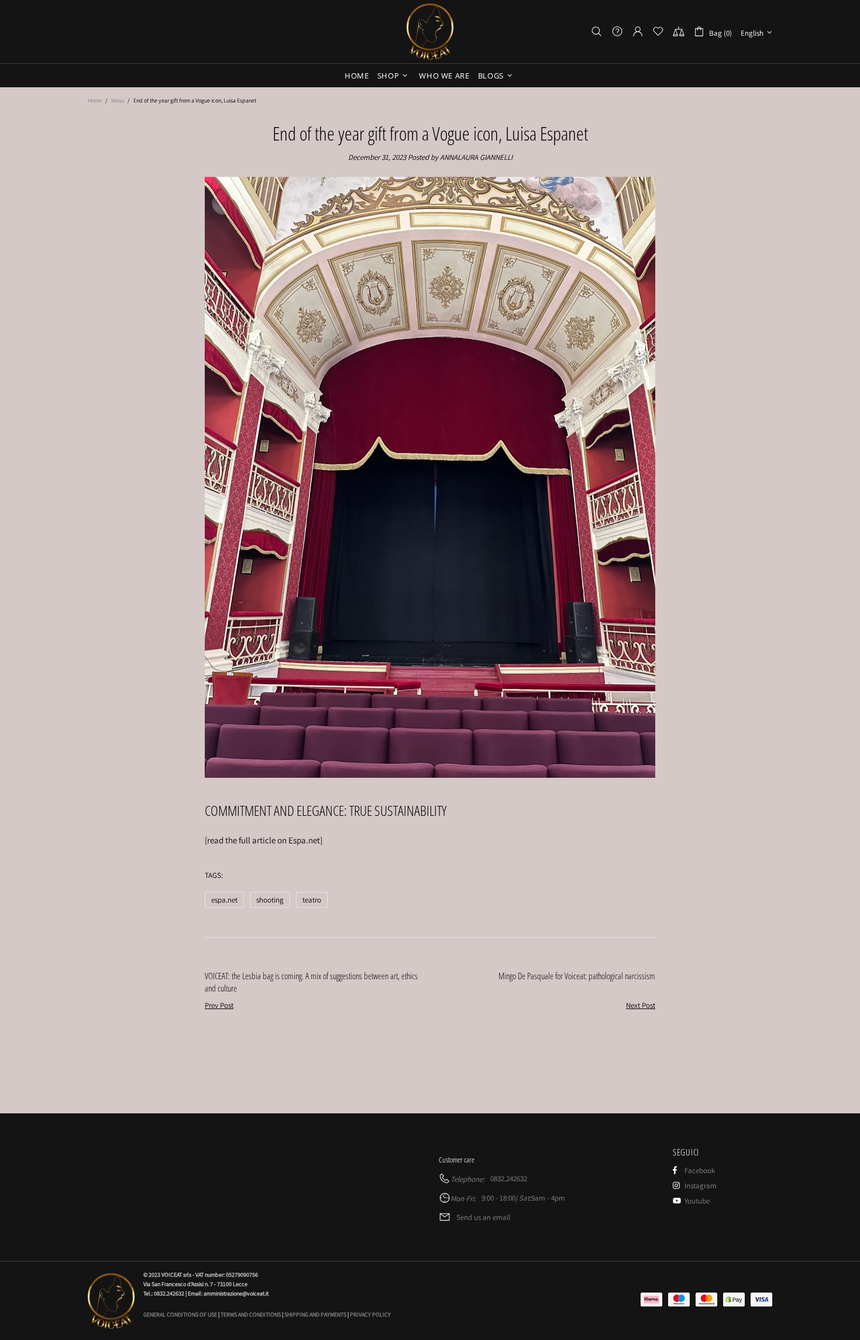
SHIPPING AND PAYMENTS (315, 1314)
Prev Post (219, 1005)
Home (95, 100)
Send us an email (483, 1217)
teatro (311, 900)
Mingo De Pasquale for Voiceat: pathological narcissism (576, 976)
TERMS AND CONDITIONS (251, 1314)
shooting (270, 900)
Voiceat (430, 32)
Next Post (640, 1005)
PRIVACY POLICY (370, 1314)
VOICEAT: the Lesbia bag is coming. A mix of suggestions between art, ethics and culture (311, 982)
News (117, 100)
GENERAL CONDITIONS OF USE (180, 1314)
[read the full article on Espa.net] (263, 840)
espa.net (224, 900)
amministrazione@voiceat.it (236, 1293)
